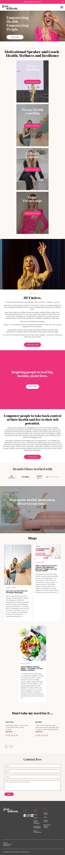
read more (9, 731)
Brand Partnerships (37, 831)
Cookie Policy (46, 821)
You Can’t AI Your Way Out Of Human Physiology (16, 591)
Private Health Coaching (36, 822)
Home (35, 814)
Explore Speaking (32, 82)
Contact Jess (32, 457)
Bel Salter (38, 722)
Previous (6, 747)
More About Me (32, 344)
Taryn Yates (10, 722)
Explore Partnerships (32, 213)
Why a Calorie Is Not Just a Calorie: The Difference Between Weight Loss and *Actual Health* (46, 568)
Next (11, 747)
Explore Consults (32, 169)
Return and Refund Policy (47, 826)
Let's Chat (15, 37)
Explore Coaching (32, 125)
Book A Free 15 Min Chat (32, 2)
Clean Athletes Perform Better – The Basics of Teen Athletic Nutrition (32, 668)
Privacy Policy (46, 813)
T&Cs (45, 817)
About (35, 817)
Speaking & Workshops (37, 827)
